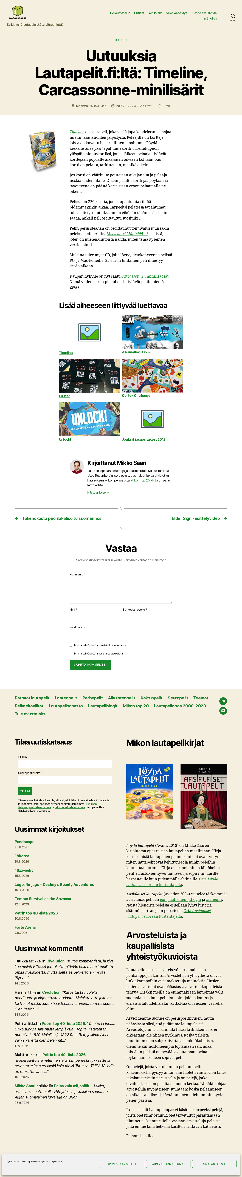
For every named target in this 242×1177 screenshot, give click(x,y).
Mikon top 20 (136, 705)
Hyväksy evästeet (122, 1164)
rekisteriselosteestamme (70, 807)
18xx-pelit (24, 870)
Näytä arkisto (98, 492)
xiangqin (214, 899)
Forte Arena (25, 927)
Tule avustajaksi (30, 713)
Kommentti (78, 574)
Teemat (200, 697)
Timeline (77, 132)
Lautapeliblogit (102, 705)
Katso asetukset (214, 1164)
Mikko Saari (98, 106)
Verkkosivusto (79, 627)
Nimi (73, 609)
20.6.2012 (134, 106)
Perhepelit (92, 697)
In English (210, 18)
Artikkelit (155, 13)
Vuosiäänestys (176, 13)
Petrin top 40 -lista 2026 (36, 913)
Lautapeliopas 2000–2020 (180, 705)
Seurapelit (178, 697)
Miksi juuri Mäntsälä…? (127, 234)
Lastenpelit (66, 697)
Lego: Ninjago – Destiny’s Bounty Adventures (54, 884)
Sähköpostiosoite (135, 609)
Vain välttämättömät (168, 1164)
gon (163, 899)
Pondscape (25, 842)
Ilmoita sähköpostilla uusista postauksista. (98, 653)
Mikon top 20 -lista (144, 480)
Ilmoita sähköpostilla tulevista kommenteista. (100, 645)
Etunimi (22, 757)
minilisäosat (144, 276)
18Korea (22, 856)
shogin (195, 899)
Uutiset (139, 13)
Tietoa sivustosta (204, 13)
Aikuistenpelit (121, 697)
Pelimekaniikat (29, 705)
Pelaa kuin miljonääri (72, 1086)
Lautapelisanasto (66, 705)
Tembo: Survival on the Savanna (43, 899)
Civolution (55, 961)
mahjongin (178, 899)
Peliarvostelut (120, 13)
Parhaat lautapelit (32, 697)
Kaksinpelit (151, 697)
